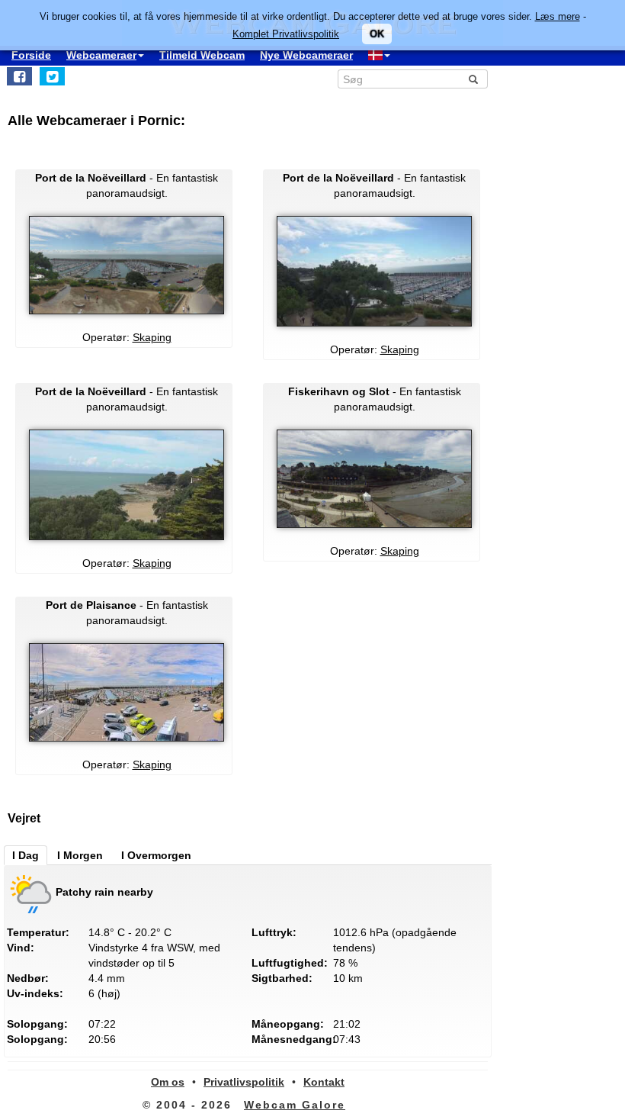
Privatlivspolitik (244, 1082)
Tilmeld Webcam (202, 55)
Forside (31, 55)
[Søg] (473, 79)
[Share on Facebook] (19, 76)
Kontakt (324, 1082)
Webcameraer (101, 55)
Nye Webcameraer (306, 55)
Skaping (152, 337)
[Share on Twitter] (52, 76)
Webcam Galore (294, 1105)
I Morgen (80, 855)
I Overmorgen (156, 855)
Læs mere (557, 16)
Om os (167, 1082)
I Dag (25, 855)
